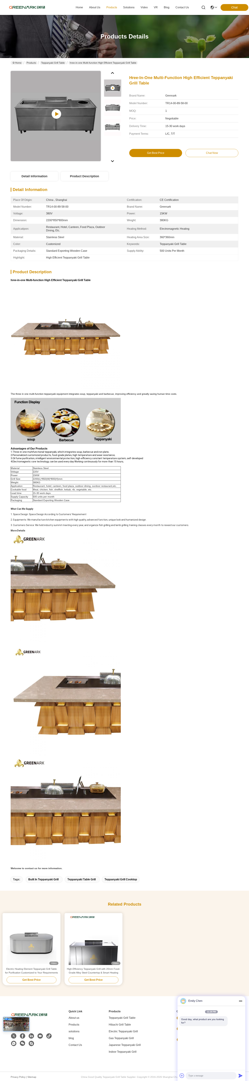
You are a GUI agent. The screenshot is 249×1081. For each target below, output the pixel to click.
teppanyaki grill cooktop (121, 879)
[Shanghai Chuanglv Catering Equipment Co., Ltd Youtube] (40, 1036)
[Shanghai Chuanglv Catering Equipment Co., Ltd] (27, 7)
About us (74, 1017)
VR (156, 7)
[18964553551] (31, 1043)
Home (79, 7)
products (111, 7)
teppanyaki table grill (81, 879)
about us (94, 7)
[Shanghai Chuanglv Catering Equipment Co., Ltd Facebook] (22, 1036)
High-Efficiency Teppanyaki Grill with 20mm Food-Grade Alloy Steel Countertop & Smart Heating (93, 971)
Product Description (84, 176)
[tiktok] (49, 1036)
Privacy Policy (18, 1077)
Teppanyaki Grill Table (53, 62)
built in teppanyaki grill (43, 879)
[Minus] (240, 1001)
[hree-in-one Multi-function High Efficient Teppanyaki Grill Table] (56, 116)
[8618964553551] (14, 1043)
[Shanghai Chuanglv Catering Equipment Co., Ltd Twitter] (14, 1036)
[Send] (240, 1075)
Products (31, 62)
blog (166, 7)
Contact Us (75, 1045)
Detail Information (34, 176)
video (144, 7)
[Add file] (182, 1075)
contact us (182, 7)
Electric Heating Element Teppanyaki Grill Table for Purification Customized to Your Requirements (31, 971)
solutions (128, 7)
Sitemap (31, 1077)
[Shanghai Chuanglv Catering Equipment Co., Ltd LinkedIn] (31, 1036)
